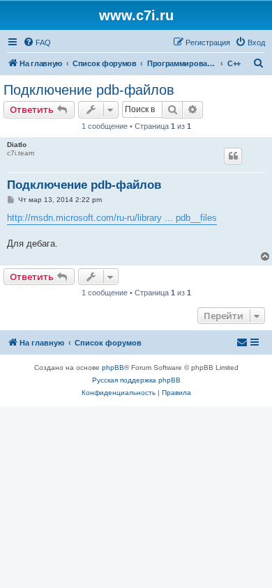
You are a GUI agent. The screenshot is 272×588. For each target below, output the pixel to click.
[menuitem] (37, 42)
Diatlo (17, 144)
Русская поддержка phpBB (136, 380)
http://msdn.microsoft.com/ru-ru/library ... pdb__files (112, 217)
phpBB (113, 367)
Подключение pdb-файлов (88, 90)
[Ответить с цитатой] (233, 156)
